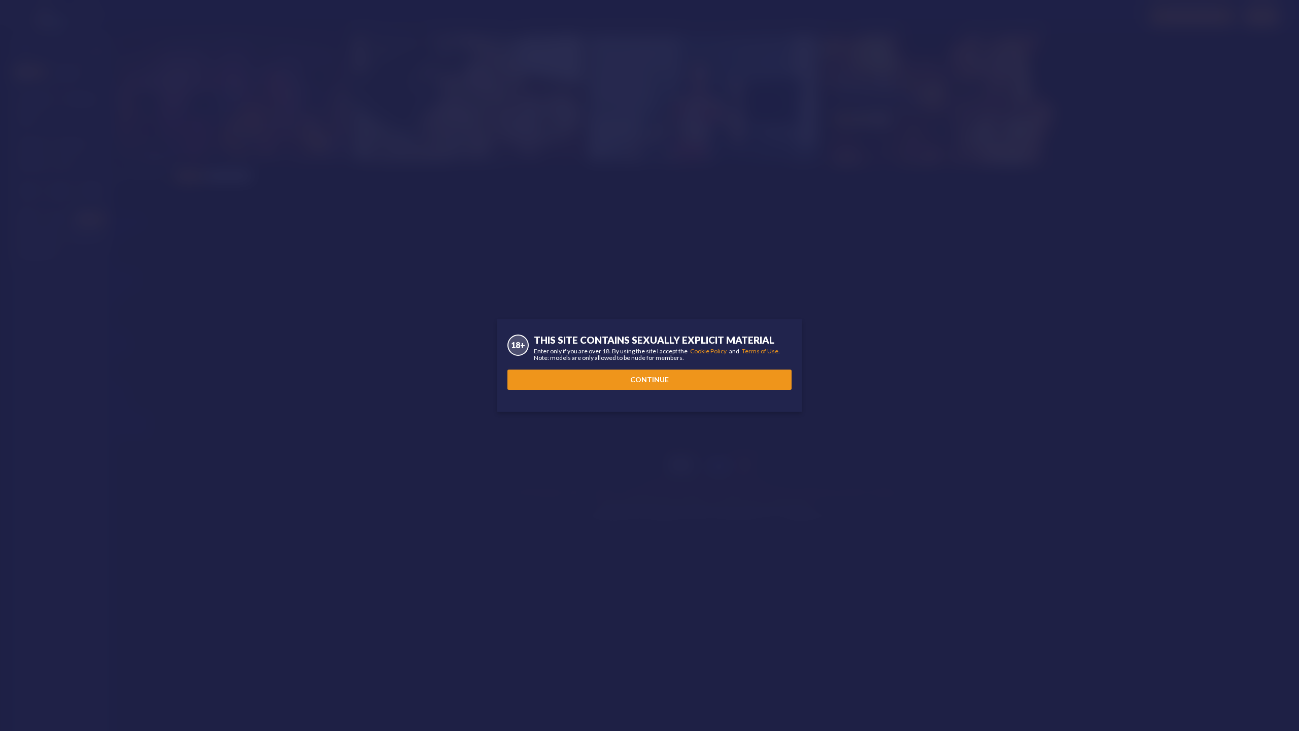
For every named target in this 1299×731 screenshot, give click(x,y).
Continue (649, 379)
